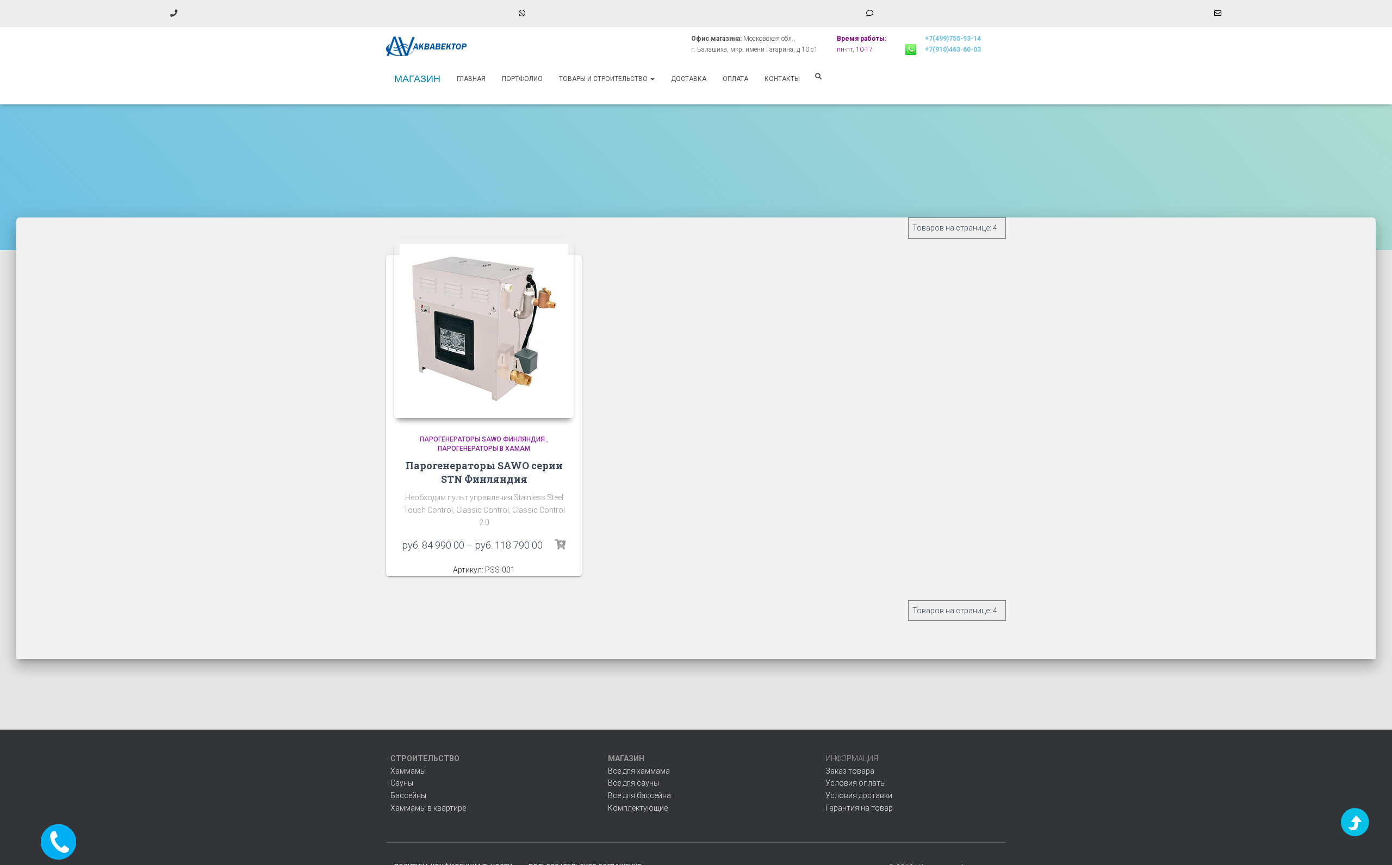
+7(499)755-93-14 (953, 38)
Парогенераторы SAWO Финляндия (482, 439)
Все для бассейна (639, 795)
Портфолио (522, 79)
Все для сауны (633, 783)
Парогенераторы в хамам (484, 448)
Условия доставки (858, 795)
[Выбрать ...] (560, 544)
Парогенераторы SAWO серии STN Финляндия (484, 472)
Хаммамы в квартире (428, 808)
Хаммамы (408, 771)
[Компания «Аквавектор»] (427, 46)
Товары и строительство (604, 79)
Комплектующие (638, 808)
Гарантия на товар (859, 808)
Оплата (735, 79)
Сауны (401, 783)
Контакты (782, 79)
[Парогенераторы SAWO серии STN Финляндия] (484, 328)
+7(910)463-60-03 (953, 49)
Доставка (688, 79)
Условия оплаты (855, 783)
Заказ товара (849, 771)
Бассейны (408, 795)
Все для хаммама (639, 771)
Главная (471, 79)
